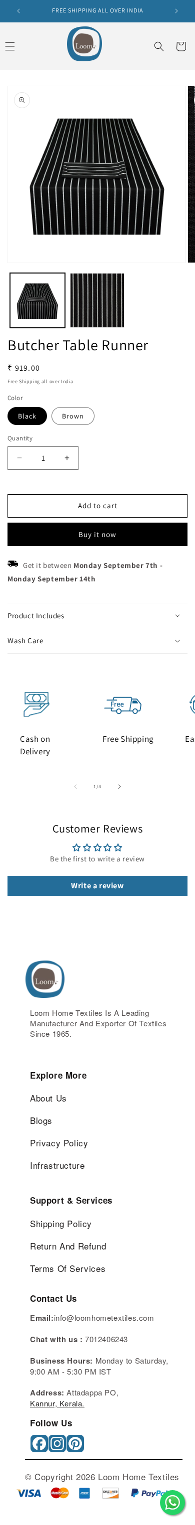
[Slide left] (75, 787)
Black (27, 416)
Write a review (97, 885)
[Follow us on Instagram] (58, 1447)
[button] (159, 46)
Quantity (20, 438)
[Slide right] (119, 787)
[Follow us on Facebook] (40, 1447)
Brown (73, 416)
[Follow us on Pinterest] (76, 1447)
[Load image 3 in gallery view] (97, 300)
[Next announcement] (177, 11)
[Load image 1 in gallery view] (37, 300)
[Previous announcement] (19, 11)
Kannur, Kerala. (57, 1403)
